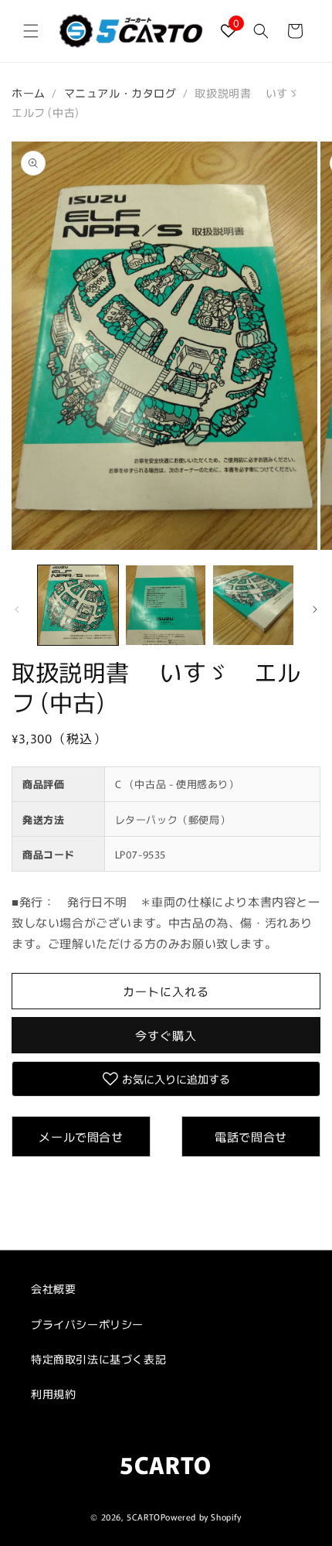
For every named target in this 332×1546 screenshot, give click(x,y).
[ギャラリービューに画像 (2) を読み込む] (166, 605)
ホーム (29, 93)
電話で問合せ (251, 1136)
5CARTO (144, 1516)
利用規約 (53, 1393)
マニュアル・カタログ (120, 93)
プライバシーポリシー (87, 1324)
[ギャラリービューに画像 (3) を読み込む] (253, 605)
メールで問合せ (81, 1136)
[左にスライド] (17, 609)
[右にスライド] (315, 609)
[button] (31, 31)
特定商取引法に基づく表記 (98, 1359)
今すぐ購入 (166, 1035)
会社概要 (53, 1288)
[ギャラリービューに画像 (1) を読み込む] (78, 605)
